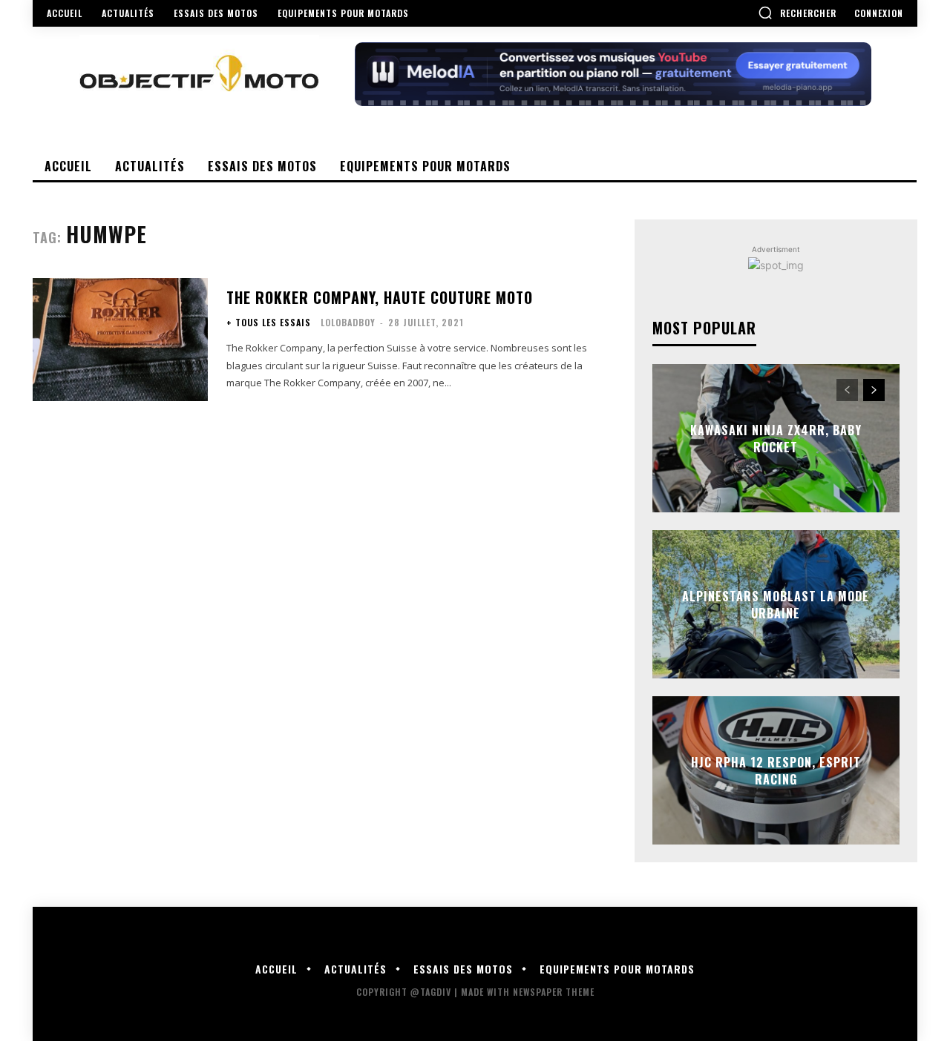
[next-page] (874, 390)
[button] (797, 12)
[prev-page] (847, 390)
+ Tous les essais (268, 322)
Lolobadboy (348, 322)
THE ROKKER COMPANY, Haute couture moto (379, 297)
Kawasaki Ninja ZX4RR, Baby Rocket (776, 438)
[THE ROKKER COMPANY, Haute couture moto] (120, 339)
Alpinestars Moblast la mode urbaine (775, 604)
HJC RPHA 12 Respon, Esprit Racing (776, 770)
